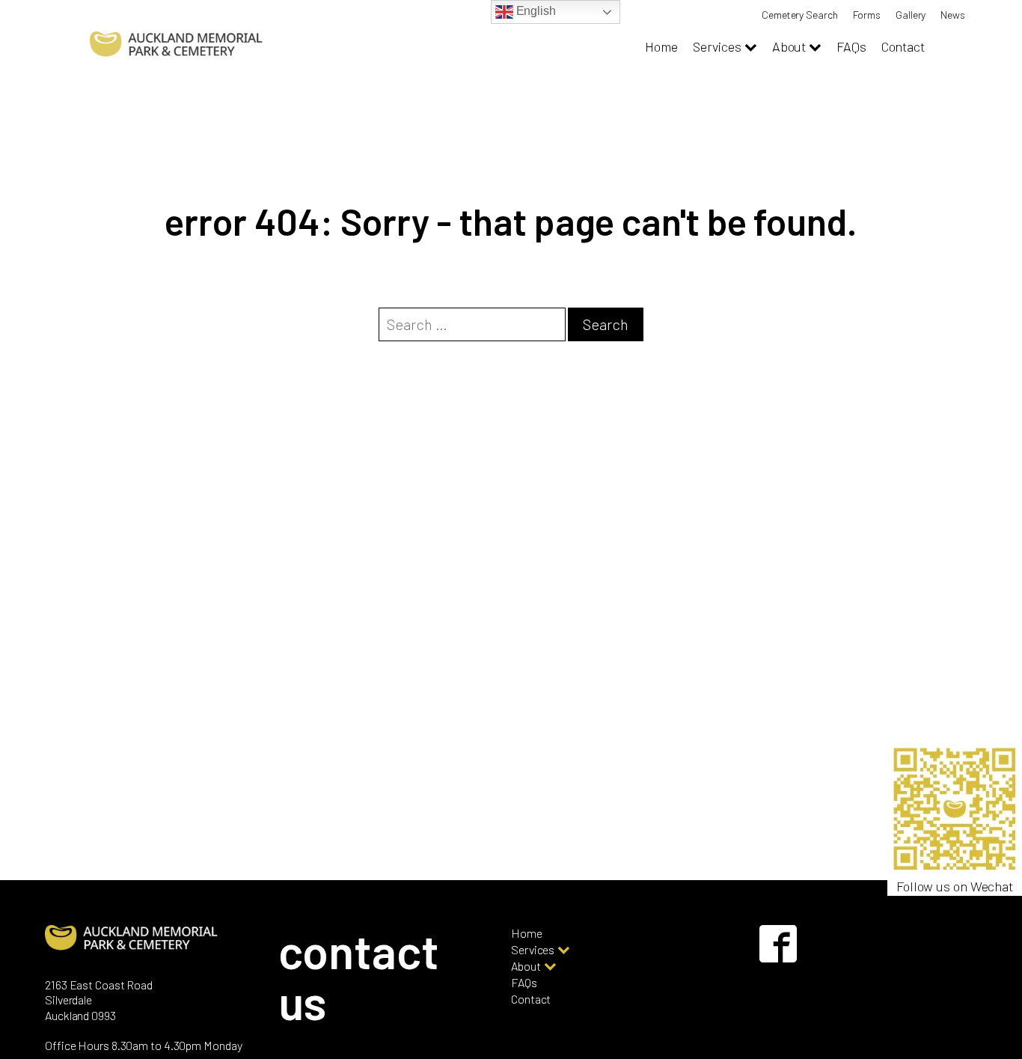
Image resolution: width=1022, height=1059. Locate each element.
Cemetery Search (800, 14)
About (789, 46)
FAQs (851, 46)
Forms (867, 14)
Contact (903, 46)
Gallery (910, 14)
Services (717, 46)
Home (661, 46)
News (952, 14)
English (534, 10)
